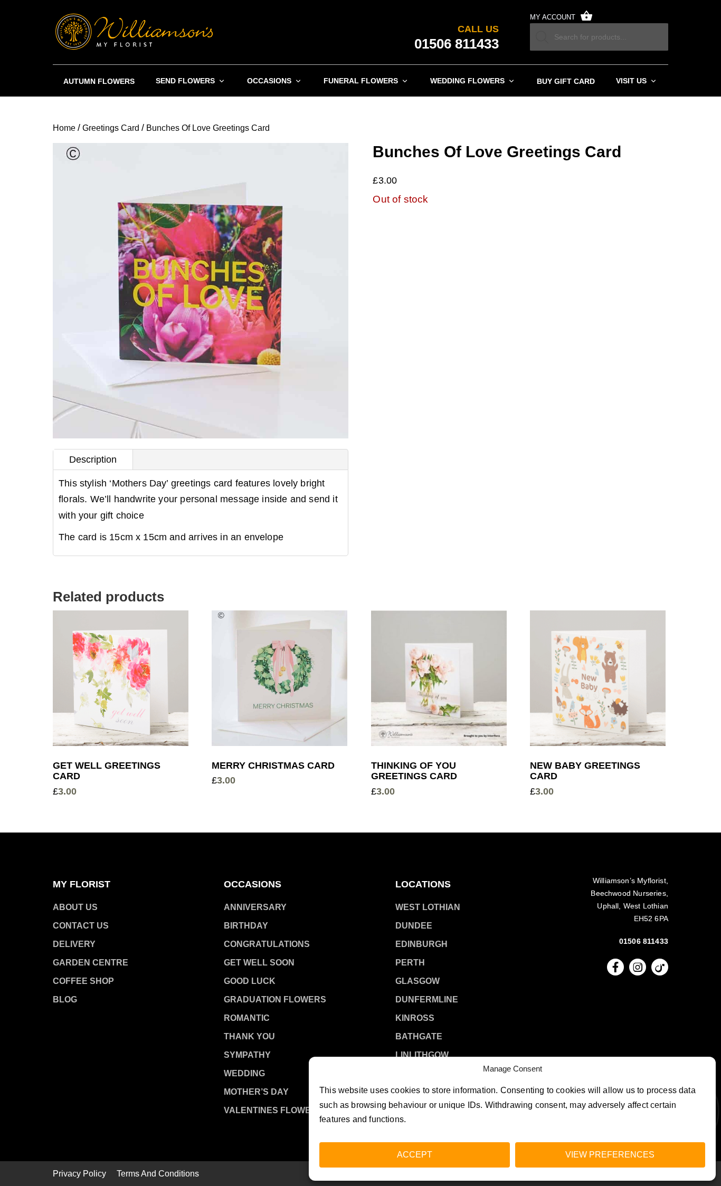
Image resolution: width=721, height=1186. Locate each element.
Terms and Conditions (158, 1174)
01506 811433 (643, 941)
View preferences (609, 1154)
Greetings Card (110, 127)
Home (64, 127)
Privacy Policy (79, 1174)
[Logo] (134, 32)
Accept (414, 1154)
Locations (423, 884)
